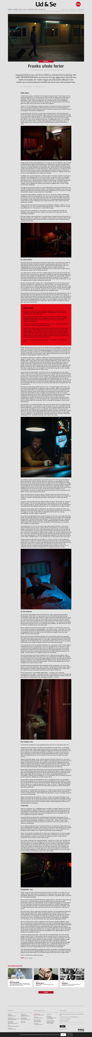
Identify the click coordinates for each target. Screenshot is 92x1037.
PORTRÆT (46, 61)
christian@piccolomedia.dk (51, 1017)
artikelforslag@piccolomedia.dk (13, 1026)
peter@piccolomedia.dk (12, 1019)
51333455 (51, 1018)
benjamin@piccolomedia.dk (13, 1023)
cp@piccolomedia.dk (50, 1022)
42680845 (51, 1023)
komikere (30, 958)
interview (26, 958)
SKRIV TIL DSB (64, 9)
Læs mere (69, 1034)
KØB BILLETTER (72, 9)
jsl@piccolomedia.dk (37, 1021)
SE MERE (46, 992)
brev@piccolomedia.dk (12, 1029)
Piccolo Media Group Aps (38, 1017)
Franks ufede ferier (46, 66)
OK (63, 1034)
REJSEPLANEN (81, 9)
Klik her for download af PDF (39, 1015)
